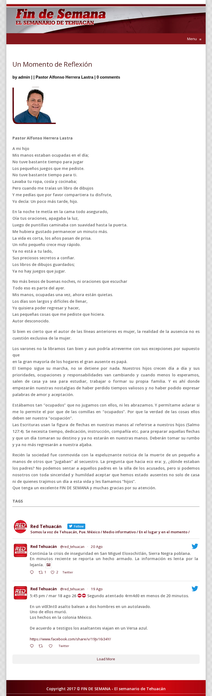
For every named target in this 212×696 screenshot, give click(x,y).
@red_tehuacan (72, 546)
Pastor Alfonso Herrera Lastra (64, 77)
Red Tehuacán (43, 546)
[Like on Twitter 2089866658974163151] (52, 646)
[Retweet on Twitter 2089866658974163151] (42, 646)
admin (24, 77)
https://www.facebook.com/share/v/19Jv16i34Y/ (70, 639)
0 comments (108, 77)
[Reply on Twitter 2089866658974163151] (33, 646)
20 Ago (97, 546)
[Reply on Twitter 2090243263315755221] (33, 573)
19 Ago (97, 588)
